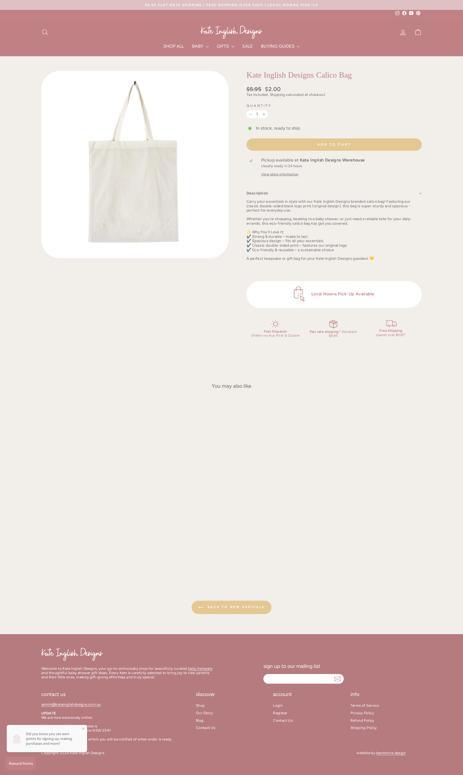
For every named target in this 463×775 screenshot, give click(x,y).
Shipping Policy (363, 727)
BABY (198, 46)
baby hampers (200, 668)
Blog (200, 720)
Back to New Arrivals (235, 607)
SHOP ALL (173, 46)
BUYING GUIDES (278, 46)
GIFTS (223, 46)
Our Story (204, 713)
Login (278, 705)
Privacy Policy (362, 713)
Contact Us (205, 727)
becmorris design (391, 753)
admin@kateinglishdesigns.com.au (71, 704)
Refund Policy (362, 720)
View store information (279, 174)
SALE (247, 46)
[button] (334, 193)
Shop (200, 705)
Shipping (277, 94)
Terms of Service (364, 705)
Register (280, 713)
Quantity (259, 106)
